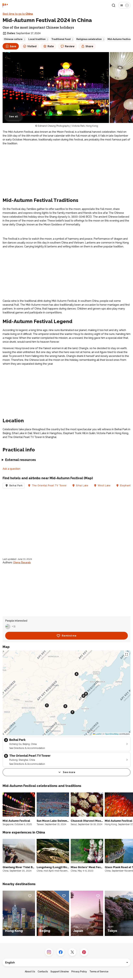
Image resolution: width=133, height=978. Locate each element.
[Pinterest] (84, 952)
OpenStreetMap (112, 733)
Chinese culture (13, 39)
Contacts (43, 971)
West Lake (104, 485)
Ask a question (11, 468)
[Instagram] (49, 952)
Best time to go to (18, 13)
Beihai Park (16, 485)
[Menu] (124, 5)
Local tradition (37, 39)
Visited (31, 46)
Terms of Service (99, 971)
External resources (20, 460)
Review (69, 46)
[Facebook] (61, 952)
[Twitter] (72, 952)
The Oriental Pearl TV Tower (49, 485)
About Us (30, 971)
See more (69, 772)
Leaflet (98, 733)
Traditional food (61, 39)
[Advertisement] (66, 170)
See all (13, 116)
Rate (51, 46)
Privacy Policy (79, 971)
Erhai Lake (82, 485)
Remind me (69, 635)
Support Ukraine (59, 971)
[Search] (113, 5)
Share (89, 46)
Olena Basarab (22, 562)
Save (13, 46)
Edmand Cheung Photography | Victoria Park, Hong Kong (68, 126)
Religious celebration (89, 39)
